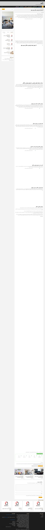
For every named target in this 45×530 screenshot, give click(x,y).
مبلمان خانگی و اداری (35, 6)
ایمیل (41, 493)
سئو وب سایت (13, 525)
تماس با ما (42, 514)
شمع (20, 520)
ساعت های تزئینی (25, 519)
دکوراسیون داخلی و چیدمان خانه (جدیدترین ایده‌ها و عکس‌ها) (7, 25)
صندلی (18, 520)
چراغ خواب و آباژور (19, 525)
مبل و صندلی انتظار (23, 522)
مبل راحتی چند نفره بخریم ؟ (7, 52)
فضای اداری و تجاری (30, 6)
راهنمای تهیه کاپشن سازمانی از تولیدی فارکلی (6, 36)
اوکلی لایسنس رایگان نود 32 (12, 523)
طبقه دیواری (24, 521)
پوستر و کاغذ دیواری (19, 524)
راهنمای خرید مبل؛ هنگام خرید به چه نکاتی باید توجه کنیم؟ (8, 60)
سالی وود (22, 519)
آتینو (17, 514)
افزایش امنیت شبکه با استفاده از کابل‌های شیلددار (6, 48)
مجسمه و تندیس (27, 523)
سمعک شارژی (8, 44)
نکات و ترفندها (17, 6)
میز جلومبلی (27, 524)
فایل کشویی (21, 521)
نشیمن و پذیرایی (41, 475)
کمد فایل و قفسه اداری (21, 526)
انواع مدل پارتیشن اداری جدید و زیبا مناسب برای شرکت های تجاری (35, 463)
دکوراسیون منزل (40, 6)
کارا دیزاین (25, 526)
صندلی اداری (27, 521)
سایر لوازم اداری (27, 520)
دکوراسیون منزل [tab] (4, 32)
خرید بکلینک (13, 521)
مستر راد (23, 523)
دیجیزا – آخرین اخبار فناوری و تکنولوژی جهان (10, 514)
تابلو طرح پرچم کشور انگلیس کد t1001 (8, 58)
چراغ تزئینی (23, 525)
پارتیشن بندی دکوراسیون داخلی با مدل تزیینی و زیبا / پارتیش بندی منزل (23, 463)
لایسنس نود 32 (13, 524)
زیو (28, 519)
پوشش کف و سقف (27, 525)
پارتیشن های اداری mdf (36, 464)
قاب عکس (18, 521)
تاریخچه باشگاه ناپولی (7, 40)
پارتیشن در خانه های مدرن (40, 464)
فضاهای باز (26, 6)
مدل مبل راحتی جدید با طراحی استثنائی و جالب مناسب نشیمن (39, 477)
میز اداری (17, 523)
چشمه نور (28, 526)
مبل (26, 522)
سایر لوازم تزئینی (23, 520)
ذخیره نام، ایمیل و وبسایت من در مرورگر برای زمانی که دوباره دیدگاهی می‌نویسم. (34, 495)
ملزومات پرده (20, 523)
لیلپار (28, 522)
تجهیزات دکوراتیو (22, 6)
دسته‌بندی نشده (8, 34)
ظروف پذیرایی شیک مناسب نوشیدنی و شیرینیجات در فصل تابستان (19, 477)
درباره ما (42, 515)
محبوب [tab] (8, 32)
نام (41, 491)
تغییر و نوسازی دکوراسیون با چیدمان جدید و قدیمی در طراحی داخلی (29, 477)
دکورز (41, 3)
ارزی (19, 529)
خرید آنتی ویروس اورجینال (8, 526)
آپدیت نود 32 (13, 522)
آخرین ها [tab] (12, 32)
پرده (22, 524)
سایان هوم (19, 519)
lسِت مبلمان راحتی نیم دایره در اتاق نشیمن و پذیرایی (24, 514)
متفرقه (19, 522)
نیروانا (24, 524)
